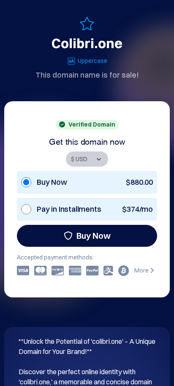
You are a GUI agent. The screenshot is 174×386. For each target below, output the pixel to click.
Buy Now (93, 235)
